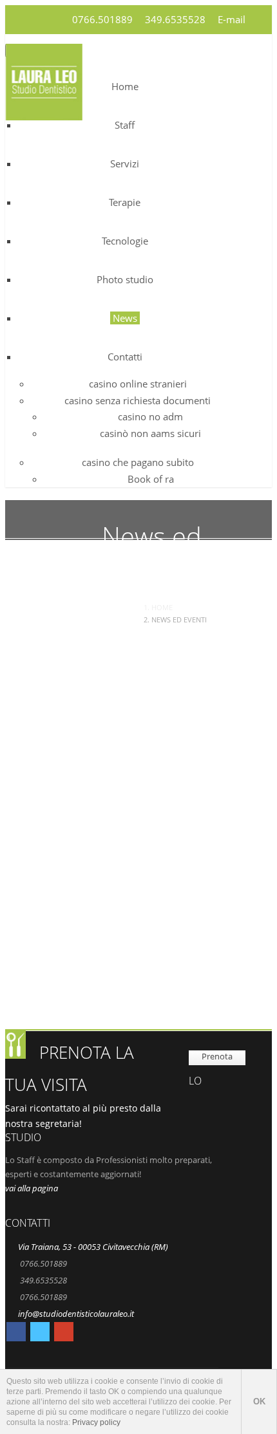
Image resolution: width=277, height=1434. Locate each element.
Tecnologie (125, 240)
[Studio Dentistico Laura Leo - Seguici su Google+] (63, 1333)
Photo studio (125, 279)
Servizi (124, 163)
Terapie (124, 202)
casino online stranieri (138, 383)
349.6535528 (175, 19)
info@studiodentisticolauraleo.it (76, 1313)
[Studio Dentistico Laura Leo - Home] (44, 112)
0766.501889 (102, 19)
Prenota (217, 1056)
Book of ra (151, 478)
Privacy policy (96, 1422)
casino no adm (150, 416)
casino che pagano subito (138, 462)
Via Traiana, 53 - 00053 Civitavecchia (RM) (93, 1246)
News (125, 318)
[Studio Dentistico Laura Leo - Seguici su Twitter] (40, 1333)
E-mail (231, 19)
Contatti (125, 356)
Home (124, 86)
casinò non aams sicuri (150, 433)
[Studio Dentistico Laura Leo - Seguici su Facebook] (16, 1333)
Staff (125, 124)
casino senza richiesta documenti (137, 400)
